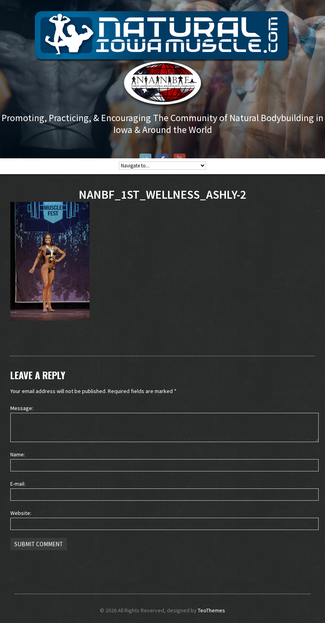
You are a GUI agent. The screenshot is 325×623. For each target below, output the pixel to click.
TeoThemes (211, 610)
